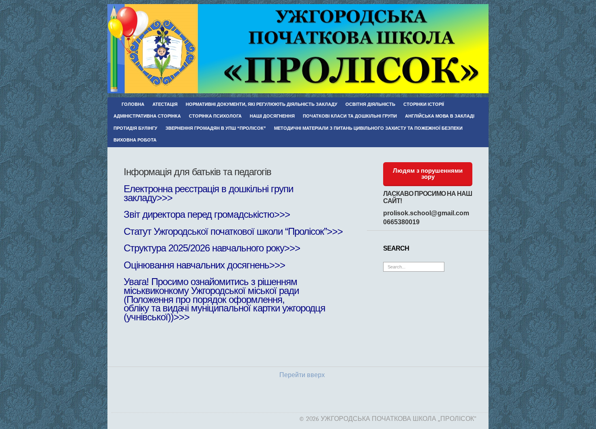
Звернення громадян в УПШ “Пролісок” (215, 128)
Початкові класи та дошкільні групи (350, 116)
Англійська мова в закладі (439, 116)
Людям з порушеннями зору (428, 173)
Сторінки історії (423, 104)
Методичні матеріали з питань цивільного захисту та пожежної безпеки (368, 128)
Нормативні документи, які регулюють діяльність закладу (261, 104)
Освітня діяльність (370, 104)
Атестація (165, 104)
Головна (133, 104)
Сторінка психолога (215, 116)
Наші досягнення (272, 116)
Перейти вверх (302, 375)
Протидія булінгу (135, 128)
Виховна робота (135, 139)
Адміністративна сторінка (147, 116)
